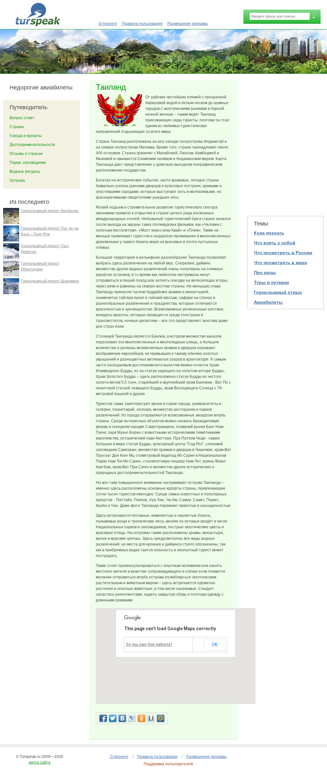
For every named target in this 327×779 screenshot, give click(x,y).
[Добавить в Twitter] (113, 718)
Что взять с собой (274, 242)
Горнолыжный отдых (278, 292)
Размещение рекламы (187, 23)
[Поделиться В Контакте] (122, 718)
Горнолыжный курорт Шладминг (50, 281)
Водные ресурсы (25, 171)
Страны (17, 127)
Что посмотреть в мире (280, 262)
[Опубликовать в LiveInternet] (151, 718)
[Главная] (38, 14)
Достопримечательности (32, 144)
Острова (17, 180)
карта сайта (39, 762)
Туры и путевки (271, 282)
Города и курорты (26, 136)
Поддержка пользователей (168, 764)
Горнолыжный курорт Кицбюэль (50, 211)
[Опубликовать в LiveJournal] (132, 718)
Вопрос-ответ (22, 118)
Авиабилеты (268, 302)
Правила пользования (142, 23)
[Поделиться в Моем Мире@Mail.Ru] (160, 718)
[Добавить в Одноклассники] (141, 718)
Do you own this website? (149, 644)
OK (214, 644)
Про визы (265, 272)
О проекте (108, 23)
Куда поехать (269, 232)
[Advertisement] (285, 144)
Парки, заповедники (28, 162)
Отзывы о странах (26, 153)
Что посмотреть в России (283, 252)
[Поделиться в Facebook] (103, 718)
